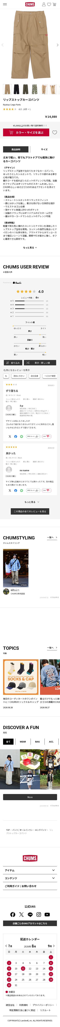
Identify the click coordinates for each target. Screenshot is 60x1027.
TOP (8, 830)
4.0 (41, 291)
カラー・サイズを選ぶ (29, 132)
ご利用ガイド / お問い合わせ (20, 886)
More (30, 797)
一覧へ (50, 537)
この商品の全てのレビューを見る (30, 511)
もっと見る (28, 247)
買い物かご (54, 4)
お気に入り (49, 4)
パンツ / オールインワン (22, 830)
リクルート (45, 1010)
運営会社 (10, 1004)
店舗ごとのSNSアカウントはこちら (30, 923)
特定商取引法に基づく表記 (22, 1010)
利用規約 (23, 1004)
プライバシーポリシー (43, 1004)
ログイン (43, 4)
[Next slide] (57, 45)
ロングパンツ (40, 830)
